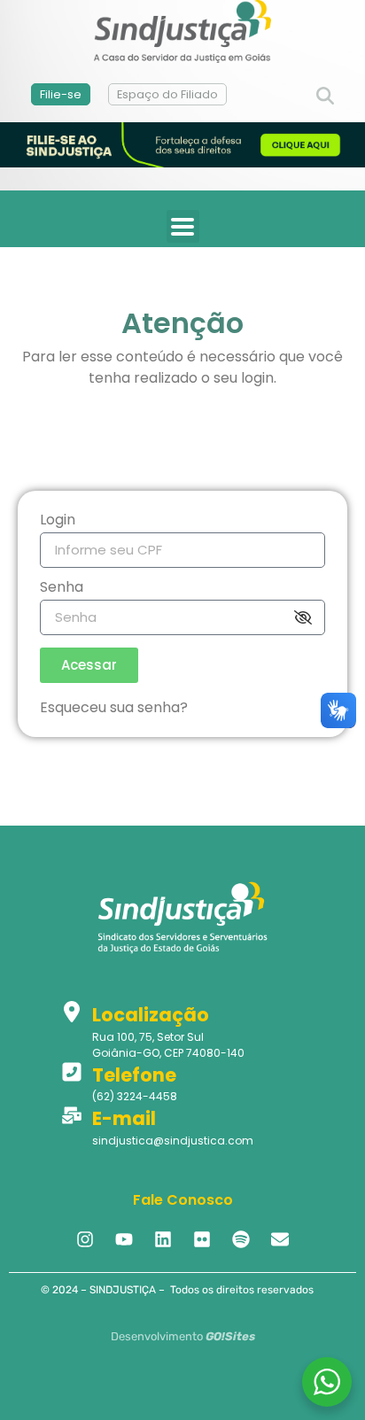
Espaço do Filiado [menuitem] (167, 94)
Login (57, 521)
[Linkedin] (163, 1239)
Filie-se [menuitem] (61, 94)
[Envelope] (280, 1239)
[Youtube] (124, 1239)
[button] (325, 96)
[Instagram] (85, 1239)
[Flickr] (202, 1239)
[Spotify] (241, 1239)
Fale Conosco (183, 1200)
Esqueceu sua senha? (114, 707)
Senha (61, 588)
